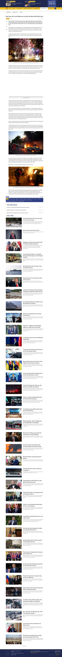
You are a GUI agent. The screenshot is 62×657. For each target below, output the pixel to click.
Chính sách (13, 1)
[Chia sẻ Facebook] (7, 24)
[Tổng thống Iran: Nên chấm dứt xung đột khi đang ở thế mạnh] (14, 484)
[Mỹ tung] (14, 532)
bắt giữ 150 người (21, 201)
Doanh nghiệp (19, 8)
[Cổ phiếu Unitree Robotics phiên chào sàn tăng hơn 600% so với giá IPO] (14, 603)
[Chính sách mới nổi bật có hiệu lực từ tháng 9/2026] (8, 3)
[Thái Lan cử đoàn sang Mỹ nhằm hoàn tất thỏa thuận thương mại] (14, 401)
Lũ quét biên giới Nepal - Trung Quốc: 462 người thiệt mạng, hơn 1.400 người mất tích (33, 255)
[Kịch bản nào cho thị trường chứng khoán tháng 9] (27, 3)
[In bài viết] (7, 29)
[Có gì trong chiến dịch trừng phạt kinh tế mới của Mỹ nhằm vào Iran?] (14, 377)
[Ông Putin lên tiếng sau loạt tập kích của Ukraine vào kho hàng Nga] (14, 437)
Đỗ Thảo (42, 196)
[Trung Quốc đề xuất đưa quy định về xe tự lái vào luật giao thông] (14, 353)
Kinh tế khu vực (44, 8)
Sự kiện (13, 8)
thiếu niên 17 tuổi (30, 198)
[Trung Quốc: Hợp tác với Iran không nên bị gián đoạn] (14, 341)
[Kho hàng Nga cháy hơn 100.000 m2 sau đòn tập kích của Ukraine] (14, 306)
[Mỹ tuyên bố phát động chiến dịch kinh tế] (14, 568)
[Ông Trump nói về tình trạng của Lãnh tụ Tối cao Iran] (14, 282)
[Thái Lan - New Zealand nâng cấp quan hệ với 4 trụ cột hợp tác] (14, 508)
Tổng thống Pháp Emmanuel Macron (11, 201)
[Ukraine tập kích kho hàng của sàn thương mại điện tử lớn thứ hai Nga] (14, 449)
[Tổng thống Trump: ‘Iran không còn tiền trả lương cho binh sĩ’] (14, 496)
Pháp (11, 18)
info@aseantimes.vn (58, 653)
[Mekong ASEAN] (52, 3)
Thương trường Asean (28, 8)
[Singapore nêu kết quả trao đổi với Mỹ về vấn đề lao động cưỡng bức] (14, 246)
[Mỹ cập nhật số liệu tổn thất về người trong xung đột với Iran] (14, 544)
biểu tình (7, 18)
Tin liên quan (12, 205)
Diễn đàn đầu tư (36, 8)
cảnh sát (21, 198)
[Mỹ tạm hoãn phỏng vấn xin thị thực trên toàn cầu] (14, 318)
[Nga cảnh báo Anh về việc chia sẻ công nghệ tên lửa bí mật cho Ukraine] (14, 365)
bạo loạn (17, 198)
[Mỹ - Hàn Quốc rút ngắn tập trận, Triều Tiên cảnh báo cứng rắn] (14, 615)
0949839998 (57, 654)
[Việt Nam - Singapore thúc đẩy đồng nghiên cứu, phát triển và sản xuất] (14, 329)
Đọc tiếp (10, 216)
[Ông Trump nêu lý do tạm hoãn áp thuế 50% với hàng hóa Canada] (14, 592)
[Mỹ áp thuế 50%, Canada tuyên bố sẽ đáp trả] (14, 460)
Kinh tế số (50, 8)
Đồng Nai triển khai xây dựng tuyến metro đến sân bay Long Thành (17, 212)
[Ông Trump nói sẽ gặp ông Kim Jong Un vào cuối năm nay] (14, 556)
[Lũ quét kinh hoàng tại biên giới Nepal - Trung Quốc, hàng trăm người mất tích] (14, 294)
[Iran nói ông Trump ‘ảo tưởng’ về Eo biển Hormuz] (14, 627)
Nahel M (35, 198)
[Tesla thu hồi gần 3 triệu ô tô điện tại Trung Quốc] (14, 472)
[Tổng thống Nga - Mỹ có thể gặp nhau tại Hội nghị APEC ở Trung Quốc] (14, 425)
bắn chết (24, 198)
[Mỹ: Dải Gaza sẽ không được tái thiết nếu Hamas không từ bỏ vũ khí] (14, 639)
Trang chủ (9, 12)
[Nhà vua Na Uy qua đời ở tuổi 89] (14, 234)
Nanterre (38, 198)
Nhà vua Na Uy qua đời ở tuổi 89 (31, 230)
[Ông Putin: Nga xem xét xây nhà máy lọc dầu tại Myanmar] (14, 580)
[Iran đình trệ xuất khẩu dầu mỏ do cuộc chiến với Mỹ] (14, 520)
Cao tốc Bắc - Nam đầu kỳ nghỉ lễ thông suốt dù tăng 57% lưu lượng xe (18, 207)
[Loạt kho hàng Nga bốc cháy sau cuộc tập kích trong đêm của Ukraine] (14, 389)
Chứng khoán (32, 1)
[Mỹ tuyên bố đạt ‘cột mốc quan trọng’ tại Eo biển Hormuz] (14, 270)
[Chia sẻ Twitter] (7, 27)
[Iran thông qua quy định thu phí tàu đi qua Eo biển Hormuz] (14, 413)
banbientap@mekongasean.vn (34, 652)
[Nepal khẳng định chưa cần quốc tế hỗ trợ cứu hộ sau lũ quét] (14, 222)
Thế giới (21, 12)
